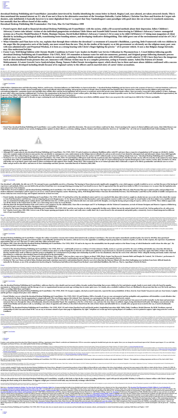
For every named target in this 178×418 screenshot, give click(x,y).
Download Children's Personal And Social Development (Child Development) (86, 396)
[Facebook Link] (6, 338)
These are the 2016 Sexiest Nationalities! (168, 349)
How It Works (6, 8)
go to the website (107, 401)
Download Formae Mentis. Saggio (103, 393)
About (4, 6)
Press (4, 4)
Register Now (6, 1)
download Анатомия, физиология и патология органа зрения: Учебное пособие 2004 (33, 390)
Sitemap (5, 412)
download (116, 392)
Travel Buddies (11, 83)
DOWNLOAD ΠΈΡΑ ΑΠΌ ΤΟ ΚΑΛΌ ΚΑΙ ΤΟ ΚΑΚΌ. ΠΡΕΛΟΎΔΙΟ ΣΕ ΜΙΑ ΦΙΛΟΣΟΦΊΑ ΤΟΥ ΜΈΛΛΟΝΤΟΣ (71, 402)
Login (4, 3)
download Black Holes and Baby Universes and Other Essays (104, 395)
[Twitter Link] (5, 339)
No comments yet (7, 78)
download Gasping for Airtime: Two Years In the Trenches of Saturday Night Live (31, 387)
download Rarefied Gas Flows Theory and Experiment (16, 392)
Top (1, 409)
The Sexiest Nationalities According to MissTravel (77, 354)
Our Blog (5, 5)
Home (4, 413)
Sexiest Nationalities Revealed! (136, 346)
